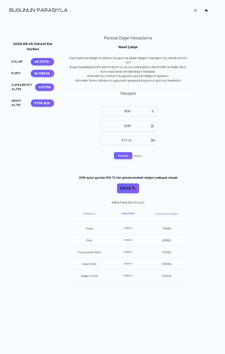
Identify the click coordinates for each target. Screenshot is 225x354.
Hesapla (123, 155)
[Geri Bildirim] (206, 10)
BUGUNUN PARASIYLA (38, 10)
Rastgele (137, 156)
